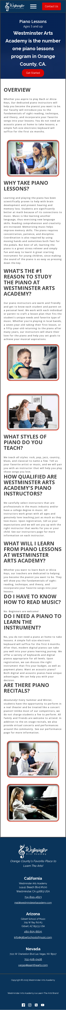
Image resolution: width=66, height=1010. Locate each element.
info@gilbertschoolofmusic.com (33, 937)
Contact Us (51, 6)
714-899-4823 (33, 897)
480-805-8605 (33, 931)
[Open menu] (33, 6)
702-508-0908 (33, 959)
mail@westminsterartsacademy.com (33, 902)
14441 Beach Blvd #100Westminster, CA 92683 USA (33, 889)
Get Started (33, 72)
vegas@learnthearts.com (33, 965)
